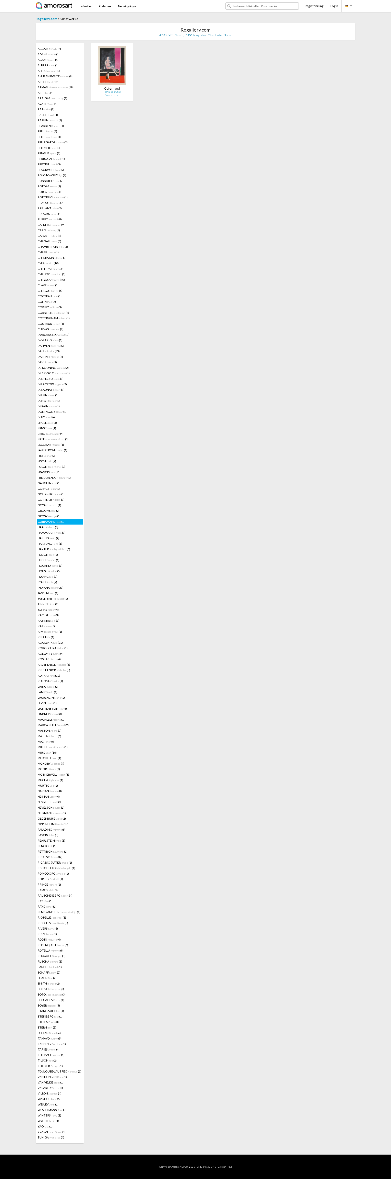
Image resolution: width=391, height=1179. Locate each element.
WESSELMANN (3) (52, 1110)
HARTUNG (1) (50, 543)
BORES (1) (50, 191)
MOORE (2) (49, 769)
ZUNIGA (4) (51, 1137)
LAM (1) (47, 692)
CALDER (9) (51, 224)
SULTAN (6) (49, 1033)
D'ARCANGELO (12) (53, 334)
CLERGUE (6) (50, 290)
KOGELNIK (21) (50, 642)
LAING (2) (48, 686)
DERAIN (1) (49, 406)
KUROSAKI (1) (50, 681)
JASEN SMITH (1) (53, 598)
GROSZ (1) (49, 516)
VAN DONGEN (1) (52, 1077)
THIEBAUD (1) (51, 1055)
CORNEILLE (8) (53, 312)
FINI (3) (47, 455)
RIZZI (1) (47, 934)
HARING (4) (48, 538)
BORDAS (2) (49, 186)
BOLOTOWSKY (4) (52, 175)
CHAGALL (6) (49, 241)
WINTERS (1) (49, 1115)
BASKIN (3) (50, 120)
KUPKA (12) (49, 675)
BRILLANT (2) (50, 208)
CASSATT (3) (49, 235)
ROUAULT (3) (51, 956)
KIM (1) (50, 631)
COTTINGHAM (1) (54, 318)
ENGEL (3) (47, 422)
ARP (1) (46, 92)
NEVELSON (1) (51, 807)
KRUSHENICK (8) (54, 670)
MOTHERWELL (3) (53, 774)
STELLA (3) (48, 1022)
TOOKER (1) (50, 1066)
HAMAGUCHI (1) (51, 532)
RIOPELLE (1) (52, 917)
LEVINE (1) (47, 703)
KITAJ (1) (46, 637)
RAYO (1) (47, 906)
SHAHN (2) (47, 978)
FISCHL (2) (47, 461)
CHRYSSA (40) (51, 279)
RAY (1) (45, 901)
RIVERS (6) (48, 928)
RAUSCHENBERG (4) (55, 895)
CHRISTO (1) (51, 274)
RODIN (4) (49, 939)
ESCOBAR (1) (51, 444)
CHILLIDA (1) (51, 268)
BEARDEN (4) (51, 125)
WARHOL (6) (49, 1099)
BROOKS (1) (50, 213)
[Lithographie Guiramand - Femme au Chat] (112, 66)
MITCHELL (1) (49, 758)
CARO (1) (49, 230)
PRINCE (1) (49, 884)
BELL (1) (49, 136)
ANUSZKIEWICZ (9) (55, 76)
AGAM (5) (48, 59)
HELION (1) (48, 554)
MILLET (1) (53, 747)
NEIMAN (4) (49, 796)
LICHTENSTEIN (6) (52, 708)
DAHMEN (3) (51, 345)
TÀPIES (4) (48, 1049)
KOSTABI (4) (49, 659)
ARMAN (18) (56, 87)
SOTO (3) (52, 994)
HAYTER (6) (54, 549)
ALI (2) (49, 70)
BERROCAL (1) (51, 158)
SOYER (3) (49, 1005)
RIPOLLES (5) (53, 923)
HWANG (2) (47, 576)
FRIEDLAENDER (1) (54, 477)
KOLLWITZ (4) (51, 653)
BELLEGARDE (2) (53, 142)
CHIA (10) (48, 263)
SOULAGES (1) (51, 1000)
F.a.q (229, 1166)
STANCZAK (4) (51, 1011)
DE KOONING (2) (53, 367)
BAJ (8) (46, 109)
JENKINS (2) (48, 604)
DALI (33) (49, 351)
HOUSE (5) (49, 571)
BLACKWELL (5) (51, 169)
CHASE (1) (48, 252)
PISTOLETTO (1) (56, 868)
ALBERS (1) (48, 65)
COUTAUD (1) (51, 323)
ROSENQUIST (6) (53, 945)
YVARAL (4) (52, 1132)
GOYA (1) (49, 505)
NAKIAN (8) (50, 791)
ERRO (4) (51, 433)
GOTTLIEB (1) (51, 499)
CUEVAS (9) (50, 329)
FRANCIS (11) (49, 472)
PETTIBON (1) (52, 851)
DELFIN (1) (48, 395)
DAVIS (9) (47, 362)
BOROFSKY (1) (53, 197)
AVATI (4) (47, 103)
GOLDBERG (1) (51, 494)
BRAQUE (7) (51, 202)
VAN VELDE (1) (51, 1082)
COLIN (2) (47, 301)
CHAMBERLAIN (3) (53, 246)
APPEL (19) (48, 81)
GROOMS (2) (48, 510)
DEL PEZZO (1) (50, 378)
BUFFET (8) (50, 219)
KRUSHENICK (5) (54, 664)
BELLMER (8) (49, 147)
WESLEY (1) (48, 1104)
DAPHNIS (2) (50, 356)
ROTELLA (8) (51, 950)
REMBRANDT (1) (59, 912)
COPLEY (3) (50, 307)
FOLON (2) (51, 466)
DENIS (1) (49, 400)
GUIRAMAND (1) (51, 521)
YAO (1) (45, 1126)
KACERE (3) (48, 615)
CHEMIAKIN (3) (52, 257)
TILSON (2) (47, 1060)
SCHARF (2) (49, 972)
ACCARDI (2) (49, 48)
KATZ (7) (46, 626)
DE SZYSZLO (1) (54, 373)
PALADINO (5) (52, 829)
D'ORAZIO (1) (50, 340)
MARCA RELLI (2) (53, 725)
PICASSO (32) (50, 857)
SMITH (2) (49, 983)
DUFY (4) (47, 417)
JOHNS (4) (48, 609)
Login (334, 6)
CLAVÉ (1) (48, 285)
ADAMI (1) (48, 54)
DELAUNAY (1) (51, 389)
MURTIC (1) (48, 785)
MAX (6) (46, 741)
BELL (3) (47, 131)
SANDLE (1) (50, 967)
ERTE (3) (53, 439)
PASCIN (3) (48, 835)
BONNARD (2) (50, 180)
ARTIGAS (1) (52, 98)
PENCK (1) (47, 846)
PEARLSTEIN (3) (51, 840)
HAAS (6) (48, 527)
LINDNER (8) (50, 714)
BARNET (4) (48, 114)
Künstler (86, 6)
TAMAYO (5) (50, 1038)
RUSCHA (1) (50, 961)
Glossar (222, 1166)
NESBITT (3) (50, 802)
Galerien (105, 6)
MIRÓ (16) (47, 752)
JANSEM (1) (48, 593)
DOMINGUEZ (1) (52, 411)
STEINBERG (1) (50, 1016)
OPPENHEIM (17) (53, 824)
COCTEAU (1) (50, 296)
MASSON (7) (49, 730)
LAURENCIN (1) (51, 697)
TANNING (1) (52, 1044)
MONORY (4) (51, 763)
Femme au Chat (112, 91)
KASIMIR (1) (48, 620)
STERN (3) (47, 1027)
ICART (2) (47, 582)
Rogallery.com (46, 19)
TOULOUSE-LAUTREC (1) (59, 1071)
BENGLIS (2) (49, 153)
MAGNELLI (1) (51, 719)
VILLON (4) (49, 1093)
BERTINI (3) (49, 164)
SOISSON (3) (51, 989)
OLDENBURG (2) (52, 818)
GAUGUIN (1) (49, 483)
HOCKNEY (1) (50, 565)
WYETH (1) (48, 1121)
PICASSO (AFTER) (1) (55, 862)
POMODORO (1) (53, 873)
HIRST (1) (48, 560)
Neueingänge (127, 6)
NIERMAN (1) (52, 813)
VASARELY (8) (50, 1088)
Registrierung (314, 6)
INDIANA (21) (50, 587)
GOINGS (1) (49, 488)
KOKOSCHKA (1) (53, 648)
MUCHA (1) (50, 780)
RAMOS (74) (48, 890)
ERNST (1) (47, 428)
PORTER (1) (50, 879)
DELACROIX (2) (52, 384)
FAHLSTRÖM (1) (52, 450)
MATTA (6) (49, 736)
